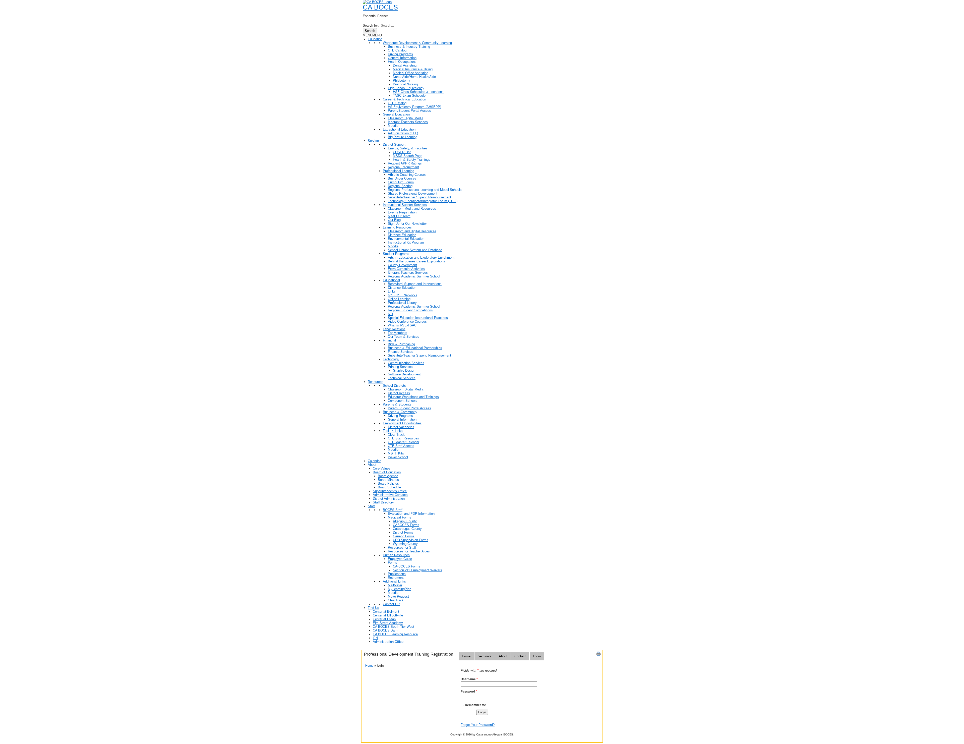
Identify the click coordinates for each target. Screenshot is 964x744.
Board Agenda (388, 476)
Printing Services (400, 367)
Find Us (373, 608)
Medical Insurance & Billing (413, 69)
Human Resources (396, 555)
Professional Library (402, 303)
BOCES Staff (392, 510)
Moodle (393, 126)
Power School (398, 457)
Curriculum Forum (401, 182)
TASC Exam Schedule (409, 95)
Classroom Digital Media (405, 118)
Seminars (485, 656)
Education (375, 39)
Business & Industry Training (409, 46)
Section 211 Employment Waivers (417, 570)
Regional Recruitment (403, 167)
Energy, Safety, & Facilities (408, 148)
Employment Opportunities (402, 423)
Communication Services (406, 363)
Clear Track (396, 434)
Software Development (404, 374)
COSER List (402, 152)
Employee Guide (400, 559)
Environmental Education (406, 239)
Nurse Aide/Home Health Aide (414, 77)
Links (392, 291)
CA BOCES (380, 7)
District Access (399, 393)
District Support (394, 144)
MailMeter (395, 585)
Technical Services (401, 378)
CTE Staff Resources (403, 438)
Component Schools (402, 401)
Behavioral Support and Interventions (415, 284)
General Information (402, 58)
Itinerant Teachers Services (408, 122)
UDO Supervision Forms (410, 540)
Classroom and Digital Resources (412, 231)
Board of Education (387, 472)
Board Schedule (389, 487)
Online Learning (399, 299)
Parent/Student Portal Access (409, 110)
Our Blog (394, 220)
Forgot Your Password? (478, 725)
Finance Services (400, 352)
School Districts (394, 385)
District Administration (389, 498)
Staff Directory (383, 502)
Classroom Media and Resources (412, 208)
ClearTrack (396, 600)
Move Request (398, 596)
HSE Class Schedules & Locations (418, 92)
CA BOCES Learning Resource (395, 634)
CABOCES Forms (406, 525)
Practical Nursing (405, 84)
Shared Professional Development (412, 193)
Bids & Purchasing (401, 344)
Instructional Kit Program (406, 242)
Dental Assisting (404, 65)
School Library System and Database (415, 250)
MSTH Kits (396, 453)
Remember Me (475, 705)
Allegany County (405, 521)
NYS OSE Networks (402, 295)
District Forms (403, 532)
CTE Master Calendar (403, 442)
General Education (396, 114)
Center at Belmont (386, 611)
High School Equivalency (406, 88)
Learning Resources (397, 227)
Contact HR (391, 604)
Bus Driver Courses (402, 178)
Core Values (381, 468)
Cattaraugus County (407, 529)
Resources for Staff (402, 547)
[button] (372, 35)
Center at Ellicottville (388, 615)
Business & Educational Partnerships (415, 348)
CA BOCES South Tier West (393, 626)
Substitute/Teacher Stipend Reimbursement (419, 197)
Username (469, 679)
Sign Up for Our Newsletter (407, 223)
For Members (397, 333)
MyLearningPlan (399, 589)
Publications (397, 574)
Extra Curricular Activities (406, 269)
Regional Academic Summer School (414, 276)
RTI (390, 314)
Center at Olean (384, 619)
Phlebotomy (401, 80)
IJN (375, 638)
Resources (375, 382)
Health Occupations (402, 62)
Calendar (374, 461)
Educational (391, 280)
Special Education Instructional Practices (418, 318)
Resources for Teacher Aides (409, 551)
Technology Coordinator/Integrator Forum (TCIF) (422, 201)
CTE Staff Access (401, 446)
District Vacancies (401, 427)
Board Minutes (388, 480)
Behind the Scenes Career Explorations (416, 261)
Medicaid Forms (399, 517)
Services (374, 141)
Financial (389, 340)
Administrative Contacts (390, 495)
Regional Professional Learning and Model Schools (425, 190)
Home (466, 656)
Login (537, 656)
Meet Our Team (399, 216)
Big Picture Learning (402, 137)
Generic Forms (403, 536)
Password (469, 691)
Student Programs (396, 254)
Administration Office (388, 642)
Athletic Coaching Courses (407, 175)
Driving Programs (400, 54)
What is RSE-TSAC (402, 325)
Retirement (396, 578)
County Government (402, 265)
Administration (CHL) (403, 133)
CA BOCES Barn (385, 630)
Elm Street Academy (388, 623)
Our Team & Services (403, 336)
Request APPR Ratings (405, 163)
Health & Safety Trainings (411, 159)
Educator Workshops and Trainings (413, 397)
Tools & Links (393, 431)
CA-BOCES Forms (406, 566)
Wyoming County (405, 544)
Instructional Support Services (405, 205)
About (372, 465)
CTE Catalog (397, 50)
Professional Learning (398, 171)
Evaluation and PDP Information (411, 514)
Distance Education (402, 235)
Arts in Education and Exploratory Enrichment (421, 257)
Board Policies (388, 483)
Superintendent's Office (390, 491)
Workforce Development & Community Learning (417, 43)
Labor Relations (394, 329)
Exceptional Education (399, 129)
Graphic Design (404, 370)
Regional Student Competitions (410, 310)
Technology (391, 359)
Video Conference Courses (407, 321)
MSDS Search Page (407, 156)
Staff (371, 506)
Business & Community (400, 412)
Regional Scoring (400, 186)
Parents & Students (397, 404)
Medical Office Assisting (410, 73)
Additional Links (394, 581)
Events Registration (402, 212)
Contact (520, 656)
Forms (392, 562)
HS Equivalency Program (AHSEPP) (414, 107)
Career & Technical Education (404, 99)
